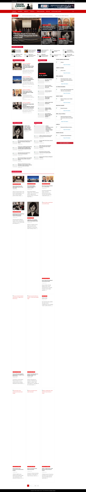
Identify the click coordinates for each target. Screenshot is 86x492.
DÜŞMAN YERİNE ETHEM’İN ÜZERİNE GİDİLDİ (48, 109)
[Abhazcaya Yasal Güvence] (52, 51)
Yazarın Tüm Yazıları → (67, 64)
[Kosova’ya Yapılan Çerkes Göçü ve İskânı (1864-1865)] (41, 87)
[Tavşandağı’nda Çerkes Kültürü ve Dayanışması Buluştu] (64, 51)
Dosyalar (48, 11)
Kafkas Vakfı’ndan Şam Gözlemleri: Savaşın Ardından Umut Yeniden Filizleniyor (45, 146)
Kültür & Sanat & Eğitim (56, 11)
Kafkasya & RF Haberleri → (18, 60)
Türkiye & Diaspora (62, 38)
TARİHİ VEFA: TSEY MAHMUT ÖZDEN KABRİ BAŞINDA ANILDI (62, 15)
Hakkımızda (20, 11)
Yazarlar (32, 11)
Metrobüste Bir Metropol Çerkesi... (66, 127)
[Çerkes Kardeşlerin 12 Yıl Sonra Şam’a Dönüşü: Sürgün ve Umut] (39, 129)
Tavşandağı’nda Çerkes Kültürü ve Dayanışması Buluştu (70, 51)
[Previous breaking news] (71, 15)
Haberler (26, 11)
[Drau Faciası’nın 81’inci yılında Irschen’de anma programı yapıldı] (36, 152)
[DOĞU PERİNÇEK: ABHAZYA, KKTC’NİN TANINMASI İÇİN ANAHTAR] (41, 115)
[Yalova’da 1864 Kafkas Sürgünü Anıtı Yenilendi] (64, 55)
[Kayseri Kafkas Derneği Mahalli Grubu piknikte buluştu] (13, 51)
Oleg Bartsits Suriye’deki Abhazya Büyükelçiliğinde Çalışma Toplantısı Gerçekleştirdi (46, 15)
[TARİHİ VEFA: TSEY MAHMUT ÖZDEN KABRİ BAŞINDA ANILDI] (18, 132)
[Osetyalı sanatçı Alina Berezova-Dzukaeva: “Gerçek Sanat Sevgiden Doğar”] (26, 51)
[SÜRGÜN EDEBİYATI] (41, 93)
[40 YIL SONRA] (46, 70)
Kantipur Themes (52, 490)
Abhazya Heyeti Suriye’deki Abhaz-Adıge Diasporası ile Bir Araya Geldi (25, 35)
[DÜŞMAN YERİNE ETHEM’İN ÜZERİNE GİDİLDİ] (41, 110)
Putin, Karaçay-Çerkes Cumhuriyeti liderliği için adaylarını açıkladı (49, 28)
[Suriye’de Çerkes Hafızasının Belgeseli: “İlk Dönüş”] (36, 158)
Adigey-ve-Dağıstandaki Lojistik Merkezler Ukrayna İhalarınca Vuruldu (47, 469)
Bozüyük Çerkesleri (64, 108)
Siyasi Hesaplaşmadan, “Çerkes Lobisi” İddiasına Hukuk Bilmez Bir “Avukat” (66, 80)
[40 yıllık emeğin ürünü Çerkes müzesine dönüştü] (36, 141)
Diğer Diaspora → (38, 122)
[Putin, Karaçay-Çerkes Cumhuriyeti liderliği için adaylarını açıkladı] (17, 79)
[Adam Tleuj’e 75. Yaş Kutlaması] (52, 55)
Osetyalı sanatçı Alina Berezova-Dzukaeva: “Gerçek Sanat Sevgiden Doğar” (32, 375)
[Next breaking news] (73, 15)
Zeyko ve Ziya (63, 70)
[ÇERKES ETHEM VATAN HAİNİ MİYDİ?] (41, 104)
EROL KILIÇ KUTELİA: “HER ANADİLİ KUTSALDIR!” (48, 97)
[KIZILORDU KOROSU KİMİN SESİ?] (41, 81)
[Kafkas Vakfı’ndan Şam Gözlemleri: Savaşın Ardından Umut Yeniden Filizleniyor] (36, 147)
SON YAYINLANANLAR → (16, 171)
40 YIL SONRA (43, 75)
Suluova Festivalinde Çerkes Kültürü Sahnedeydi (45, 51)
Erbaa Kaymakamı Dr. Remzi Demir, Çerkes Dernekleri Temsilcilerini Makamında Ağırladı (25, 141)
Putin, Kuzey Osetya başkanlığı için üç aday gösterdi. (29, 15)
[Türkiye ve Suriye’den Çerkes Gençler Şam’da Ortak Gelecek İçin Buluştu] (36, 136)
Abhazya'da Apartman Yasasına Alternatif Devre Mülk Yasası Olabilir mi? (67, 117)
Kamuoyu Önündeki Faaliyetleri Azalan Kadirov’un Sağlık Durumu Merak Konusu (18, 375)
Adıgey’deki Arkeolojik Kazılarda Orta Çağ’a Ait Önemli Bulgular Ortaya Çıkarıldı (45, 56)
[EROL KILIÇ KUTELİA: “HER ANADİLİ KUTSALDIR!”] (41, 98)
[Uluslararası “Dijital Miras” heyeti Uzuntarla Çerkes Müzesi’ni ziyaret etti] (13, 55)
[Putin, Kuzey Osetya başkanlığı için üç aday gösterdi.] (17, 92)
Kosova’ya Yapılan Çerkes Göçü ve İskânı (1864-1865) (49, 86)
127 (35, 485)
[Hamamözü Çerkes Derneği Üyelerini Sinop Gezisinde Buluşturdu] (15, 154)
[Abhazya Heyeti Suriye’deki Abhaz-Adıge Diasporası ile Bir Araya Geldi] (17, 66)
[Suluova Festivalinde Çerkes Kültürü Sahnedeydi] (39, 51)
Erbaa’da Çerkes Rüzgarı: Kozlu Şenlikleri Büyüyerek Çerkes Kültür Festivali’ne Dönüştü (25, 158)
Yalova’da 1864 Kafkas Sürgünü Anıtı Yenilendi (70, 55)
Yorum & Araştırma (40, 11)
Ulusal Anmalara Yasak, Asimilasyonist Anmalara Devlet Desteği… (18, 469)
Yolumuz (62, 62)
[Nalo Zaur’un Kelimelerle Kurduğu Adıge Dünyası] (26, 55)
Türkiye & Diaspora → (17, 122)
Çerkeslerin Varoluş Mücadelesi (66, 135)
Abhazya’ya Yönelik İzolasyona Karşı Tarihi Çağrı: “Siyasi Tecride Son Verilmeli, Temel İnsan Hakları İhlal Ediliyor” (25, 165)
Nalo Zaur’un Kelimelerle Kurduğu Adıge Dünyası (32, 55)
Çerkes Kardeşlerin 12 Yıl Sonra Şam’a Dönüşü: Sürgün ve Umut (49, 129)
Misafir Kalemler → (42, 60)
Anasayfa (14, 11)
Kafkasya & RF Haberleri (17, 31)
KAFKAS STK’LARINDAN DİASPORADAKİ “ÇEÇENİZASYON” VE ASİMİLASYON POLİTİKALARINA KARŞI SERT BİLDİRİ (25, 147)
